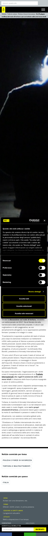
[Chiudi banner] (44, 220)
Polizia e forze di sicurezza (26, 14)
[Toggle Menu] (43, 9)
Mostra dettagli (34, 292)
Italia (6, 482)
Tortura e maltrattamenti (16, 466)
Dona (5, 498)
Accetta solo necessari (24, 313)
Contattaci (6, 523)
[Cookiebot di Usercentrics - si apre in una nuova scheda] (29, 220)
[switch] (42, 268)
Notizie (4, 14)
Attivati (6, 517)
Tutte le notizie (12, 14)
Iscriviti (40, 529)
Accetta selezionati (24, 306)
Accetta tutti (24, 299)
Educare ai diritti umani (13, 510)
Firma (5, 504)
